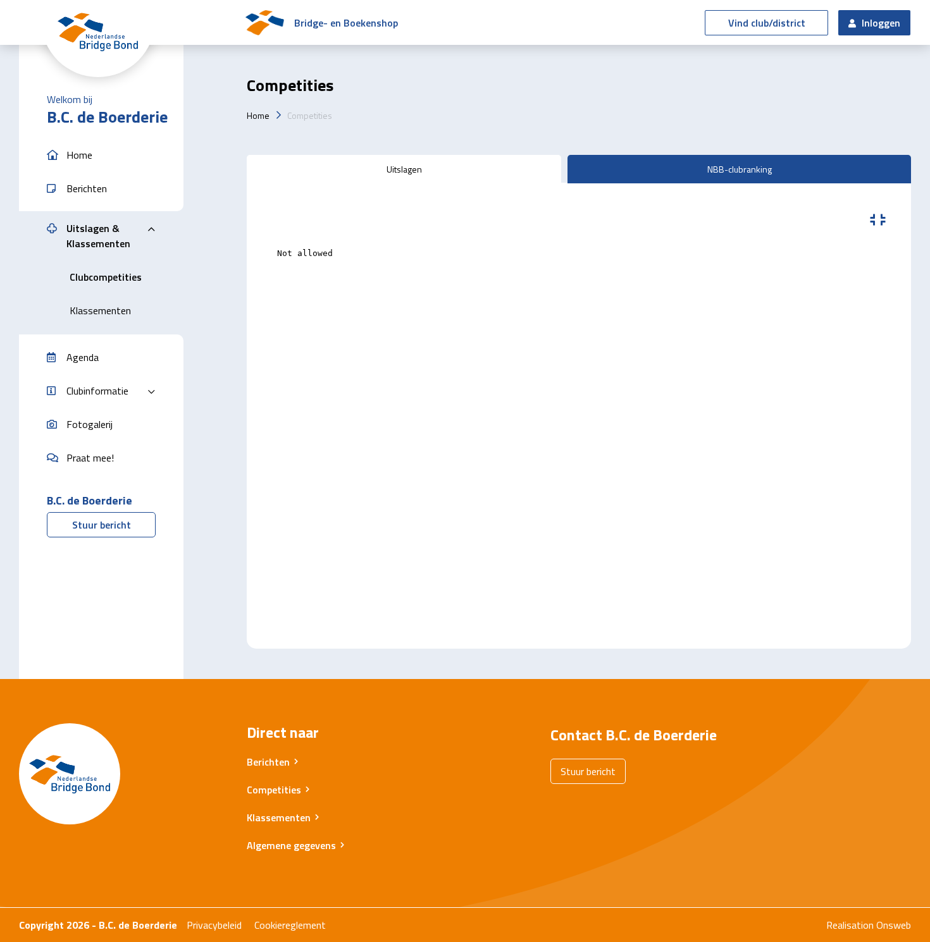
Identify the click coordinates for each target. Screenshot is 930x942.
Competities (309, 115)
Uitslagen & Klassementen (98, 236)
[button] (101, 155)
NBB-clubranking (739, 169)
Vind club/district (766, 22)
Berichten (268, 761)
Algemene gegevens (291, 845)
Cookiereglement (290, 925)
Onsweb (893, 925)
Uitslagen (404, 169)
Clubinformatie (97, 390)
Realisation (850, 925)
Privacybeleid (214, 925)
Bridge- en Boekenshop (346, 22)
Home (258, 115)
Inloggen (879, 22)
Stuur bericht (101, 524)
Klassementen (279, 817)
